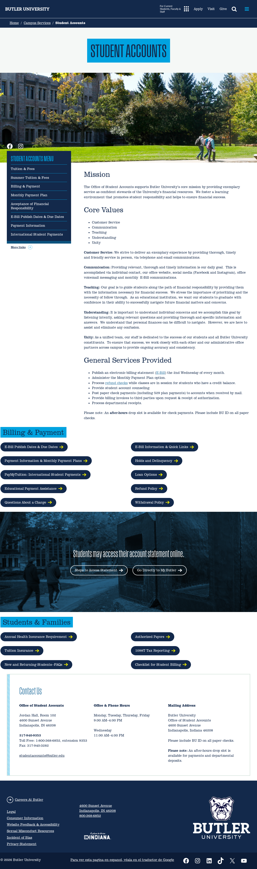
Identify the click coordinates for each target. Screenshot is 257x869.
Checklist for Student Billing (158, 665)
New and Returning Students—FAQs (33, 665)
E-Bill (160, 373)
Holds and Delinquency (153, 461)
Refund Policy (146, 489)
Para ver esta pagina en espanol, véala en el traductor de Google (122, 860)
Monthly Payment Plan (29, 195)
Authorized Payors (149, 637)
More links (18, 247)
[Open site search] (234, 9)
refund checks (116, 383)
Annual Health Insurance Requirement (36, 637)
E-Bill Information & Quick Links (161, 447)
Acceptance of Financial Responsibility (30, 206)
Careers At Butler (29, 800)
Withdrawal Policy (149, 502)
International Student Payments (37, 235)
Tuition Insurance (19, 650)
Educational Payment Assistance (31, 489)
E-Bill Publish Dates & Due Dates (37, 217)
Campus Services (37, 23)
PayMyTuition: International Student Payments (43, 474)
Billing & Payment (25, 186)
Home (14, 23)
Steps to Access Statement (96, 570)
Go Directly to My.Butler (156, 570)
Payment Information (28, 226)
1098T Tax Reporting (152, 650)
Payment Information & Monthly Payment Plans (43, 461)
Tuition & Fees (23, 169)
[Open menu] (247, 9)
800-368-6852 (90, 816)
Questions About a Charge (25, 502)
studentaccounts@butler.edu (41, 756)
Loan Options (146, 474)
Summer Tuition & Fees (30, 178)
